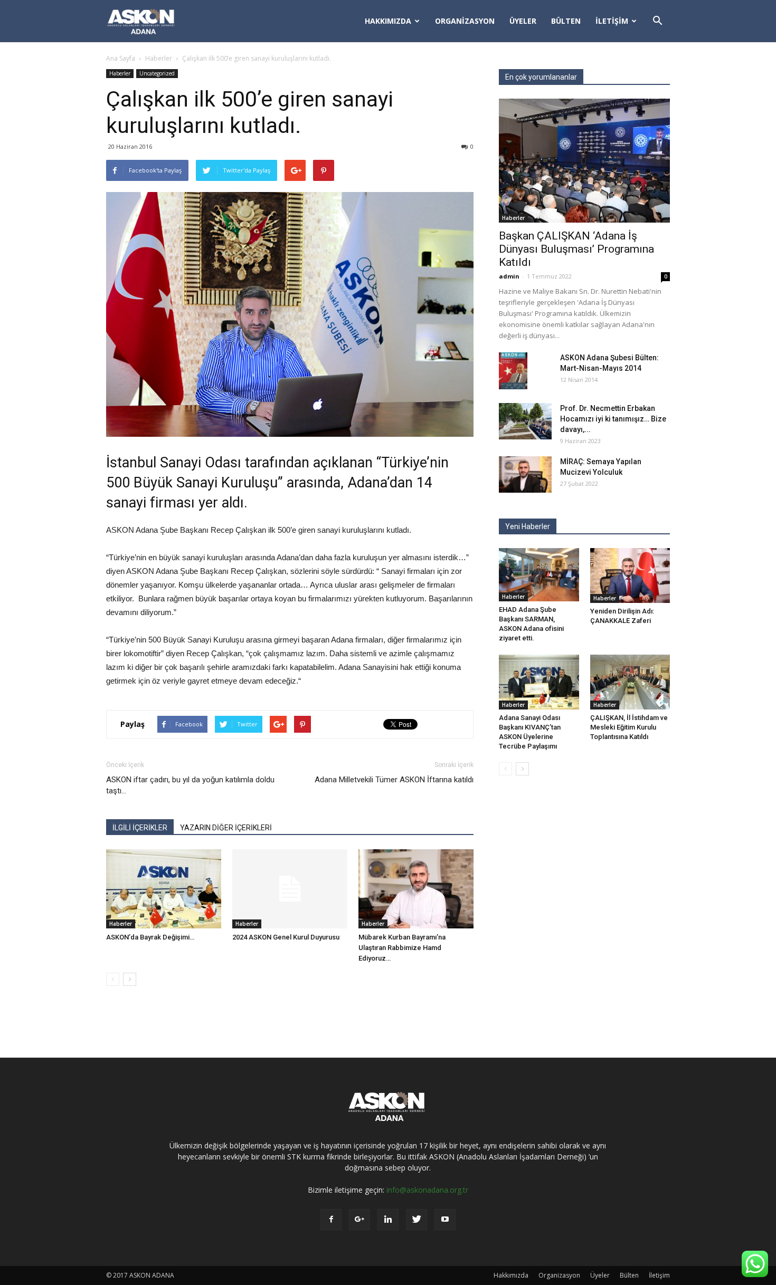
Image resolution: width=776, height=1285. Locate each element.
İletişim (611, 21)
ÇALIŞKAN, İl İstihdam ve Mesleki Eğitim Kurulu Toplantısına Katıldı (629, 727)
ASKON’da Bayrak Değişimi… (150, 937)
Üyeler (522, 21)
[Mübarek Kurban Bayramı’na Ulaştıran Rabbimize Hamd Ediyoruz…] (416, 888)
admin (509, 276)
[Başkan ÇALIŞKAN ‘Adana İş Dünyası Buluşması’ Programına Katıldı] (584, 161)
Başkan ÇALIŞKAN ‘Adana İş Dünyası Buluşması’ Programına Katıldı (576, 248)
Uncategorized (157, 73)
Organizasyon (465, 21)
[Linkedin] (388, 1219)
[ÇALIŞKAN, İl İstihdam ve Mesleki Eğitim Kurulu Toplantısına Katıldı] (630, 682)
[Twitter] (416, 1219)
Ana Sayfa (120, 58)
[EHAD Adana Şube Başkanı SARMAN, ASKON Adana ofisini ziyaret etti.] (539, 574)
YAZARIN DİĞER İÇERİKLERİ (226, 827)
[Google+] (359, 1219)
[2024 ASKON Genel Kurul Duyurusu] (289, 888)
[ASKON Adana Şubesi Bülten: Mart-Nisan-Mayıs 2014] (513, 370)
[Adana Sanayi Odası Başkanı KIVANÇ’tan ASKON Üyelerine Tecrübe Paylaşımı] (539, 682)
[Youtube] (445, 1219)
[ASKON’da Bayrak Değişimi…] (163, 888)
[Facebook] (331, 1219)
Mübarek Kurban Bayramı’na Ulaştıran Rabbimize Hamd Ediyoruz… (402, 947)
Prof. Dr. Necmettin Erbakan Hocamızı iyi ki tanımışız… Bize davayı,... (613, 419)
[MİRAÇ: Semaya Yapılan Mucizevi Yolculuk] (525, 474)
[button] (657, 21)
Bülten (566, 21)
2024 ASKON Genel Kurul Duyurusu (285, 937)
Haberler (158, 58)
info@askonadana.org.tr (427, 1190)
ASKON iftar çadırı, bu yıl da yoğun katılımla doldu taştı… (190, 785)
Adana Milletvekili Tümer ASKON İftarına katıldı (394, 779)
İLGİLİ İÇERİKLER (139, 827)
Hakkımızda (388, 21)
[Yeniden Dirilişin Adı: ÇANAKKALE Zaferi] (630, 575)
